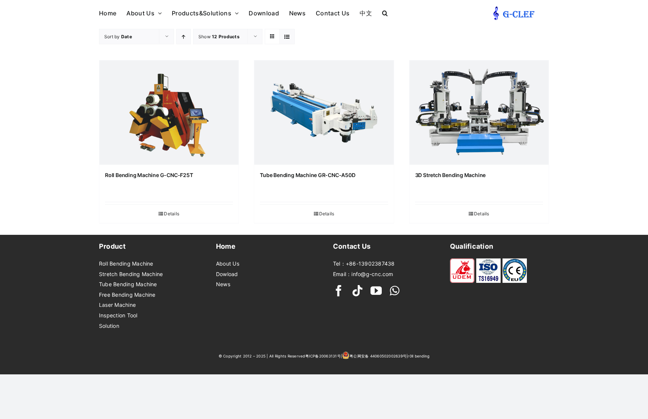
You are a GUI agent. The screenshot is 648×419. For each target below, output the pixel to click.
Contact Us (351, 246)
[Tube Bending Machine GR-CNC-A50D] (323, 112)
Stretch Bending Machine (131, 274)
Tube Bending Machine (128, 284)
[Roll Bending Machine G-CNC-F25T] (168, 112)
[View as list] (287, 36)
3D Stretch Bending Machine (450, 175)
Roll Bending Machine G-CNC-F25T (149, 175)
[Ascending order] (183, 36)
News (223, 284)
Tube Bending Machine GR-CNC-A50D (307, 175)
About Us (227, 263)
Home (226, 246)
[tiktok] (357, 290)
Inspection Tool (118, 315)
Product (112, 246)
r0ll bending (418, 356)
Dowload (227, 274)
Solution (109, 326)
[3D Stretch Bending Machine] (479, 112)
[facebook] (338, 290)
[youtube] (376, 290)
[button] (385, 12)
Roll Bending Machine (126, 263)
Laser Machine (117, 305)
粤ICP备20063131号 (323, 356)
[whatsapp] (394, 290)
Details (171, 213)
